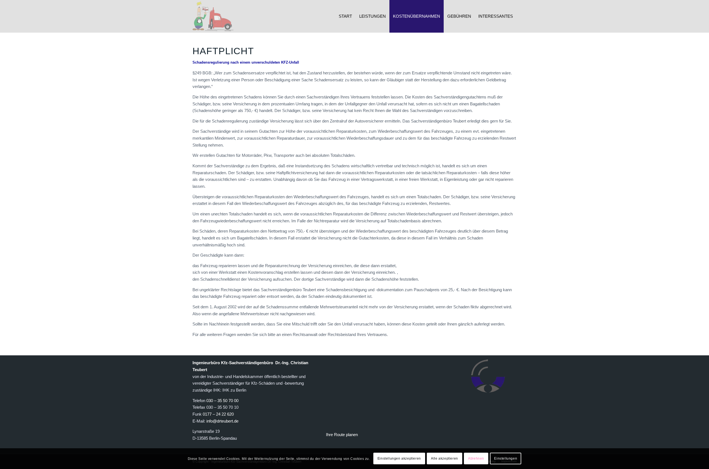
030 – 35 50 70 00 (222, 400)
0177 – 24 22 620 (218, 414)
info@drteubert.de (222, 421)
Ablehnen (476, 458)
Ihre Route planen (342, 434)
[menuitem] (345, 16)
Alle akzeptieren (444, 458)
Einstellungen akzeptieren (399, 458)
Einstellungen (505, 458)
